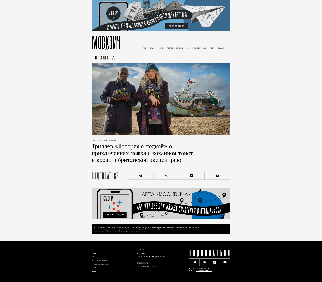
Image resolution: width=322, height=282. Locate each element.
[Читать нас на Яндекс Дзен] (192, 176)
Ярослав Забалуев (107, 140)
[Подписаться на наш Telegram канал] (140, 176)
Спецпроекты (143, 263)
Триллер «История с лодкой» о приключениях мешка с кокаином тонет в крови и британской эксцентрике (142, 153)
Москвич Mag (202, 268)
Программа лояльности (147, 267)
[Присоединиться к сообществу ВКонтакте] (166, 176)
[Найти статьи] (228, 48)
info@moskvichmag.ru (204, 270)
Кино (94, 140)
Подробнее (221, 229)
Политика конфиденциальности (151, 257)
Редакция (141, 249)
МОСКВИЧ (106, 42)
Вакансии (141, 253)
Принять (207, 229)
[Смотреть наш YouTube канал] (217, 176)
